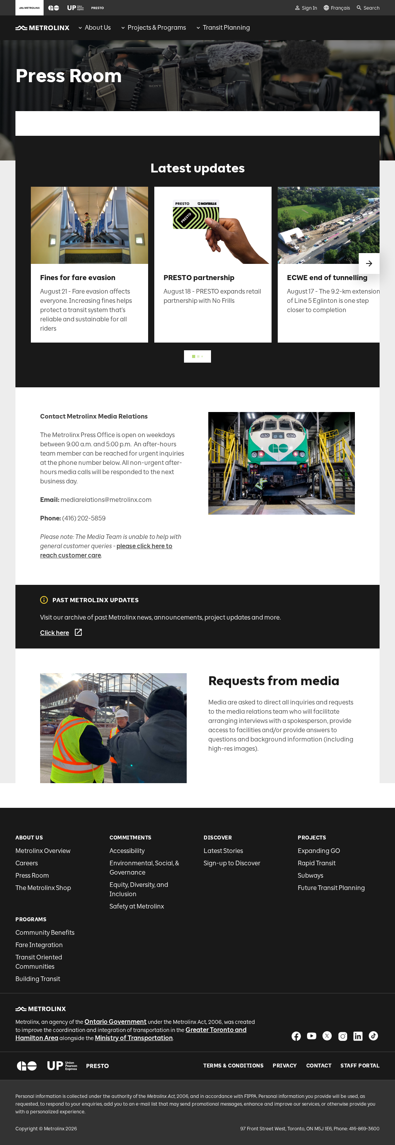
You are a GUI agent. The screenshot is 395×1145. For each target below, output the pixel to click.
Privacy (285, 1066)
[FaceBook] (296, 1036)
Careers (26, 863)
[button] (53, 7)
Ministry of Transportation (134, 1038)
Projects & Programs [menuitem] (157, 27)
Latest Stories (223, 851)
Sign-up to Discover (232, 863)
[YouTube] (312, 1036)
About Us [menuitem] (98, 27)
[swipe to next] (369, 263)
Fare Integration (39, 945)
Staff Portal (360, 1066)
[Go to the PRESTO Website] (98, 7)
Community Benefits (44, 932)
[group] (94, 27)
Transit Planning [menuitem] (226, 27)
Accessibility (127, 851)
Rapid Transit (317, 863)
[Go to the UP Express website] (76, 7)
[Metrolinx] (40, 1009)
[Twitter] (327, 1036)
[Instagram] (342, 1036)
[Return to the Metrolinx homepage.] (42, 27)
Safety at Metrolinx (137, 906)
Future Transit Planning (331, 888)
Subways (310, 875)
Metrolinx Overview (43, 851)
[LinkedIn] (358, 1036)
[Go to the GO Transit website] (54, 7)
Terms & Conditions (233, 1066)
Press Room (32, 875)
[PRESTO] (97, 1066)
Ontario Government (115, 1021)
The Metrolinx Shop (43, 888)
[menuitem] (94, 27)
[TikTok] (373, 1036)
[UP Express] (62, 1066)
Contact (319, 1066)
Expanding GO (319, 851)
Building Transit (37, 979)
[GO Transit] (26, 1066)
